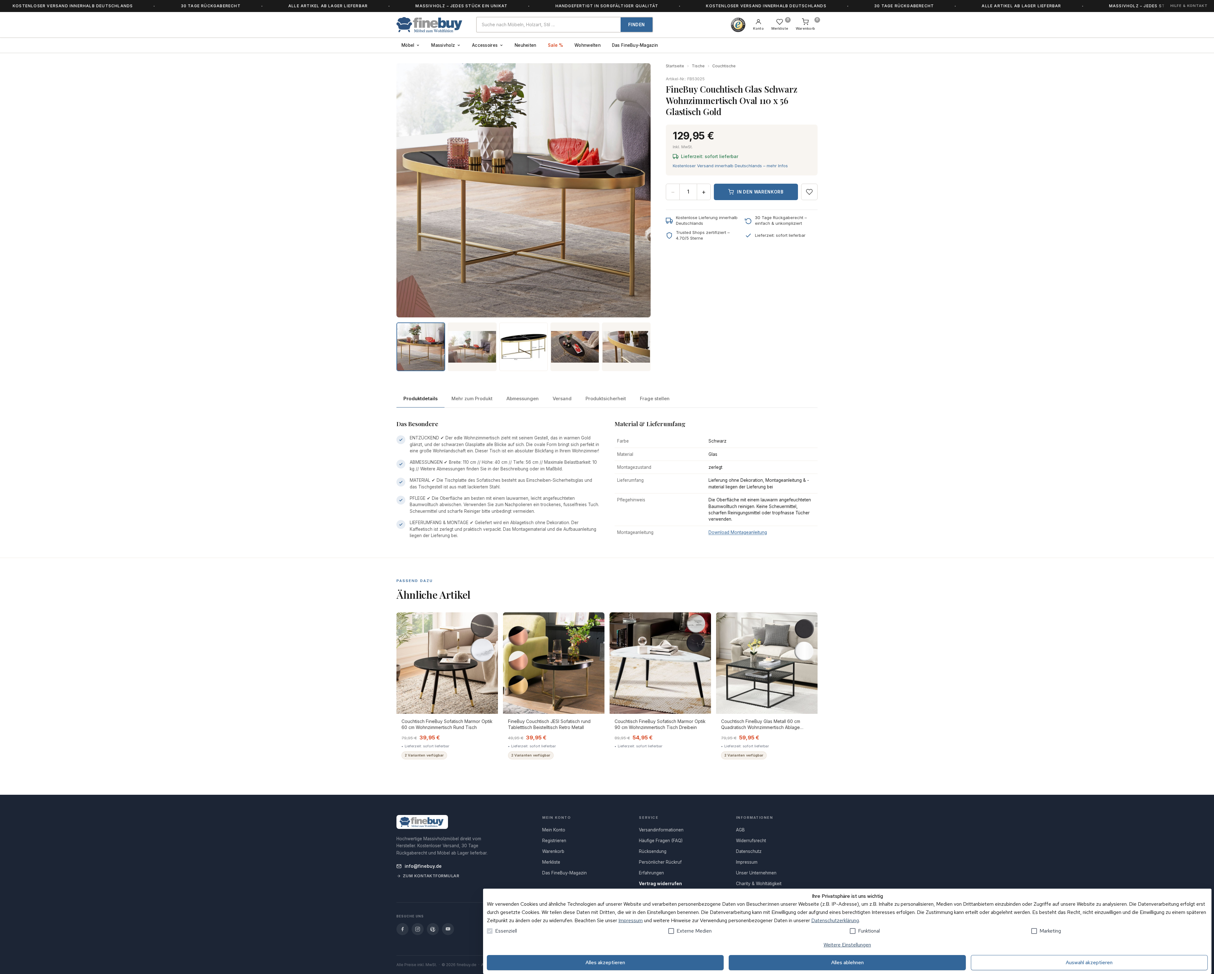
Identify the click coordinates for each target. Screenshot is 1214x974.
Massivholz (443, 45)
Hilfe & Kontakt (1189, 5)
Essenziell (506, 931)
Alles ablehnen (847, 962)
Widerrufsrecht (751, 840)
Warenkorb (553, 851)
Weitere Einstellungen (847, 944)
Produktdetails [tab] (420, 398)
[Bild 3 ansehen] (523, 346)
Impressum (630, 920)
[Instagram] (418, 929)
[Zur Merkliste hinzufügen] (809, 192)
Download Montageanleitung (737, 532)
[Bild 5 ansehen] (626, 346)
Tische (698, 66)
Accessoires (485, 45)
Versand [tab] (562, 398)
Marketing (1050, 931)
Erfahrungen (651, 872)
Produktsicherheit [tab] (606, 398)
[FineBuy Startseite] (431, 24)
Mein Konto (553, 829)
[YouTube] (448, 929)
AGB (740, 829)
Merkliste (551, 862)
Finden (636, 24)
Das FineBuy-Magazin (635, 45)
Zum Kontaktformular (431, 875)
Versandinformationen (661, 829)
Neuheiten (525, 45)
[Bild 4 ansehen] (574, 346)
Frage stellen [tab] (655, 398)
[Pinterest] (433, 929)
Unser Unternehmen (756, 872)
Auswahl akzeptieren (1089, 962)
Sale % (555, 45)
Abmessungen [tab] (522, 398)
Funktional (869, 931)
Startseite (675, 66)
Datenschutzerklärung (835, 920)
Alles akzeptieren (605, 962)
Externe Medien (694, 931)
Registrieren (554, 840)
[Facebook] (402, 929)
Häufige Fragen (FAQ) (661, 840)
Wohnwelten (587, 45)
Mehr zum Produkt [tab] (472, 398)
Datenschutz (749, 851)
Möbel (408, 45)
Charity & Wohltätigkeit (759, 883)
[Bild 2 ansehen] (472, 346)
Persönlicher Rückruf (660, 862)
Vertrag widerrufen (660, 883)
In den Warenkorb (760, 191)
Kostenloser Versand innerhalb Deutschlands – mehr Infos (730, 165)
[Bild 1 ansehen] (420, 346)
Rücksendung (652, 851)
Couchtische (724, 66)
